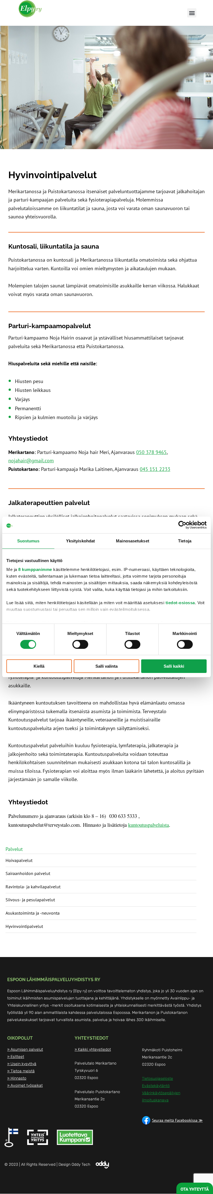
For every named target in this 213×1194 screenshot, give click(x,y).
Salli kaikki (174, 666)
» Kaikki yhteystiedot (93, 1049)
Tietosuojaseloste (157, 1078)
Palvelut (14, 849)
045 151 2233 (155, 469)
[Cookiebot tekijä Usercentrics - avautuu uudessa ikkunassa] (182, 525)
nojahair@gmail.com (31, 460)
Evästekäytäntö (156, 1085)
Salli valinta (106, 666)
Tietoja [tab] (184, 541)
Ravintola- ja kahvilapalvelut (33, 886)
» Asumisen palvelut (25, 1049)
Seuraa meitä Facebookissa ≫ (177, 1120)
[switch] (80, 644)
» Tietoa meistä (21, 1071)
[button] (191, 12)
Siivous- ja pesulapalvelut (30, 899)
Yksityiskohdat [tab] (80, 541)
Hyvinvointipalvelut (24, 926)
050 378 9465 (151, 452)
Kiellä (39, 666)
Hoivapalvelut (19, 860)
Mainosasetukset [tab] (132, 541)
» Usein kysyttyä (21, 1064)
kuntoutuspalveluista (148, 824)
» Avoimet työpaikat (25, 1085)
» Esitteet (15, 1056)
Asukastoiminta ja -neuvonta (33, 913)
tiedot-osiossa (180, 602)
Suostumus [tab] (28, 541)
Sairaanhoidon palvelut (28, 873)
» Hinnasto (16, 1078)
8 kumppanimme (35, 569)
